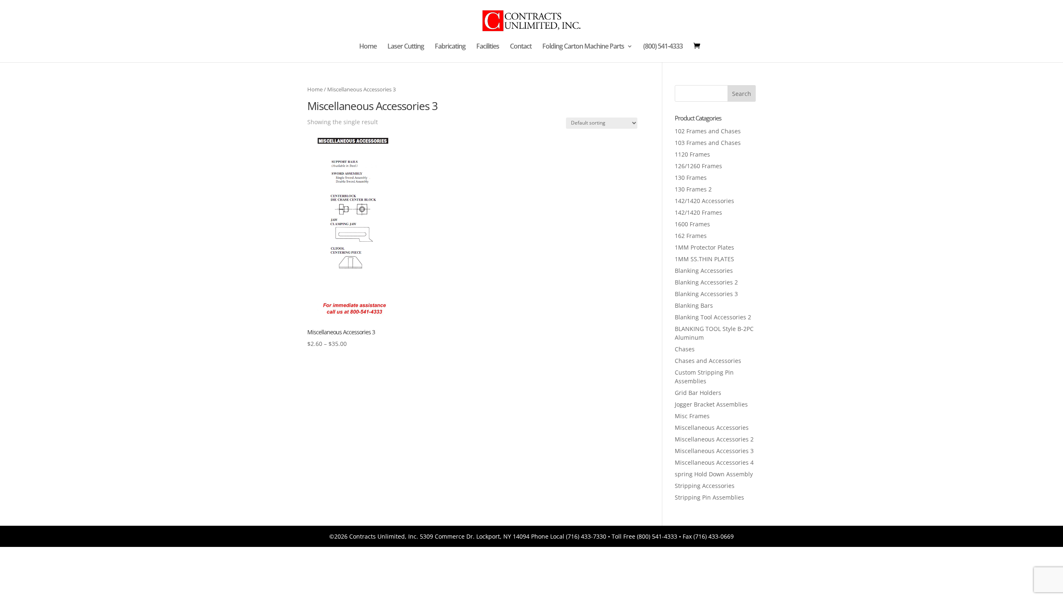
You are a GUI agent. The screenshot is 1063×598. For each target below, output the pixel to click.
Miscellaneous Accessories (712, 427)
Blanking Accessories (704, 270)
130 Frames (691, 177)
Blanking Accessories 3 (706, 294)
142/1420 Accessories (704, 201)
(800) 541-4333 (663, 47)
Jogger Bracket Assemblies (711, 404)
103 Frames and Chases (708, 143)
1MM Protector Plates (704, 247)
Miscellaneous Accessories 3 (714, 451)
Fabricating (450, 47)
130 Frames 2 (693, 189)
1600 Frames (692, 224)
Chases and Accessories (708, 361)
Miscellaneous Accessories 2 (714, 439)
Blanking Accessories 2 (706, 282)
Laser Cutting (405, 47)
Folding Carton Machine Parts (583, 47)
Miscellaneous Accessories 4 (714, 462)
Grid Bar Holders (698, 393)
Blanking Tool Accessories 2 (713, 317)
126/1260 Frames (698, 166)
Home (368, 47)
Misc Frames (692, 416)
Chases (685, 349)
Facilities (487, 47)
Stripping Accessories (705, 486)
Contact (521, 47)
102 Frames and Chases (708, 131)
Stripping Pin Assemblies (709, 497)
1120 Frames (692, 154)
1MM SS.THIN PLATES (704, 259)
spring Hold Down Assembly (714, 474)
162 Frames (691, 236)
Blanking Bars (694, 305)
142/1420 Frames (698, 212)
